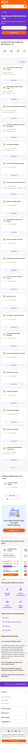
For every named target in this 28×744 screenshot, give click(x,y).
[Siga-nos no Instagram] (12, 731)
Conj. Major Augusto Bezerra (12, 622)
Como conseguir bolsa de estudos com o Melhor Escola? (11, 663)
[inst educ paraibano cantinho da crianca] (24, 51)
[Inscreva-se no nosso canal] (16, 731)
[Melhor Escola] (4, 2)
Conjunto (7, 626)
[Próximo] (21, 467)
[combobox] (14, 28)
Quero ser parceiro (6, 696)
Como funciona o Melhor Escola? (11, 641)
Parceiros (4, 692)
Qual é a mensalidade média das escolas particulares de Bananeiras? (12, 669)
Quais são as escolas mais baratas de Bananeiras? (13, 675)
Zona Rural (7, 630)
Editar (15, 561)
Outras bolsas (5, 717)
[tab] (4, 579)
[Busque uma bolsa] (25, 6)
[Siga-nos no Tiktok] (19, 731)
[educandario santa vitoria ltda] (11, 51)
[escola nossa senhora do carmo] (5, 51)
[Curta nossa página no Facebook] (8, 731)
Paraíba (4, 12)
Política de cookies (6, 737)
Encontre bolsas (6, 709)
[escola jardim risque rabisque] (18, 51)
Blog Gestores (4, 700)
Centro (6, 618)
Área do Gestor (5, 703)
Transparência (5, 722)
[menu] (25, 2)
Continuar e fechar (14, 740)
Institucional (5, 713)
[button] (2, 579)
